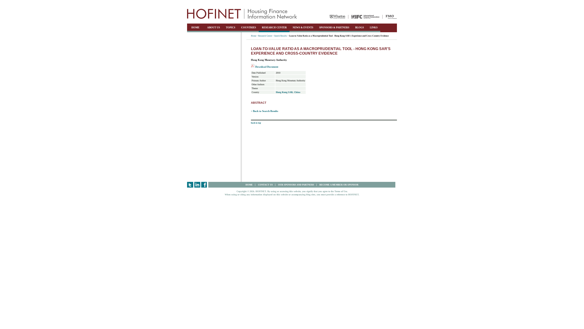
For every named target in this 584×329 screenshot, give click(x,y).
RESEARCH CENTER (274, 27)
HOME (195, 27)
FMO (391, 17)
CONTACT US (265, 184)
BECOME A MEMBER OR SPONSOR (338, 184)
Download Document (266, 66)
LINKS (374, 27)
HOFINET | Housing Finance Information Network (242, 14)
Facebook (204, 185)
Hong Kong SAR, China (288, 92)
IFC (365, 17)
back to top (256, 123)
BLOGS (359, 27)
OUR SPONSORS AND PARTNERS (296, 184)
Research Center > (266, 36)
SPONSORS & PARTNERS (334, 27)
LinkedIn (197, 185)
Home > (254, 36)
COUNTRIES (248, 27)
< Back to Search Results (264, 111)
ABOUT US (213, 27)
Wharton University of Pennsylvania (337, 17)
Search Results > (281, 36)
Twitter (190, 185)
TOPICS (230, 27)
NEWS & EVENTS (303, 27)
